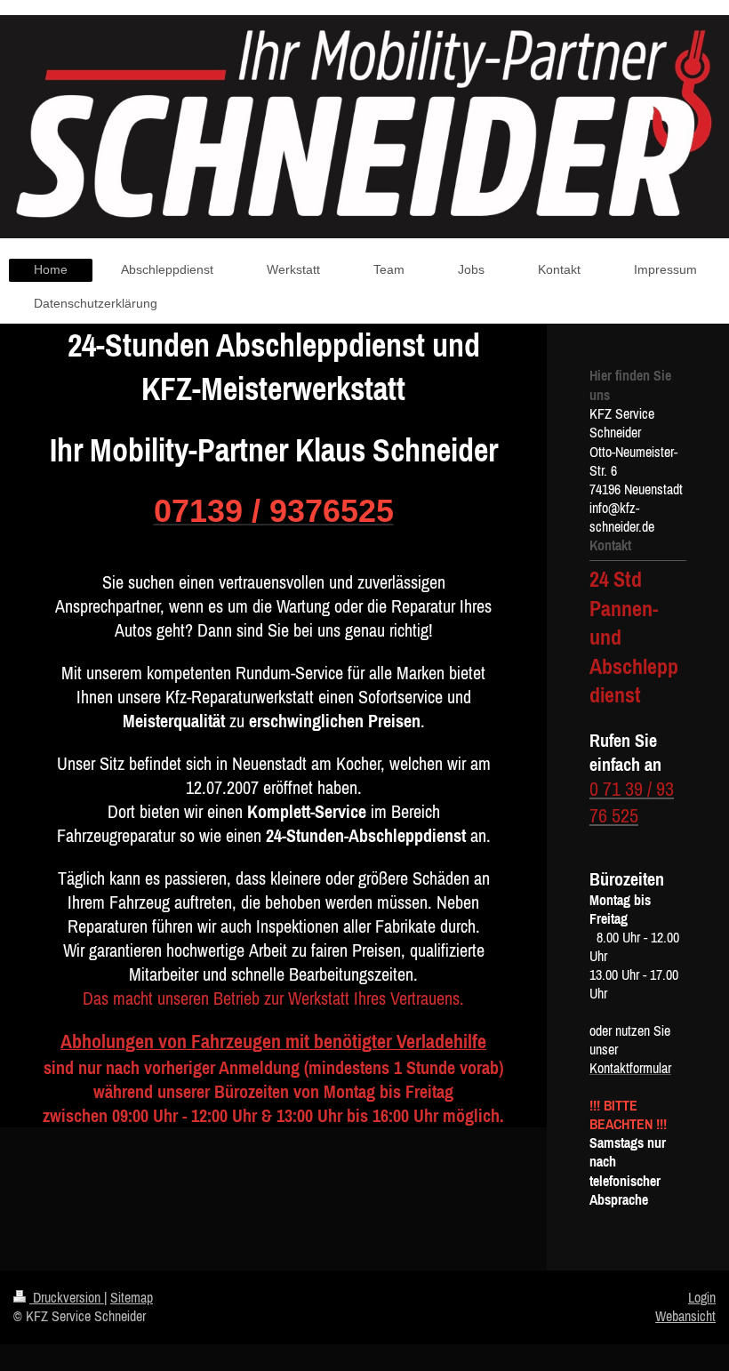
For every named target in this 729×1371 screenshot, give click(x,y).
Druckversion (66, 1297)
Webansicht (685, 1316)
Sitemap (131, 1297)
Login (702, 1297)
